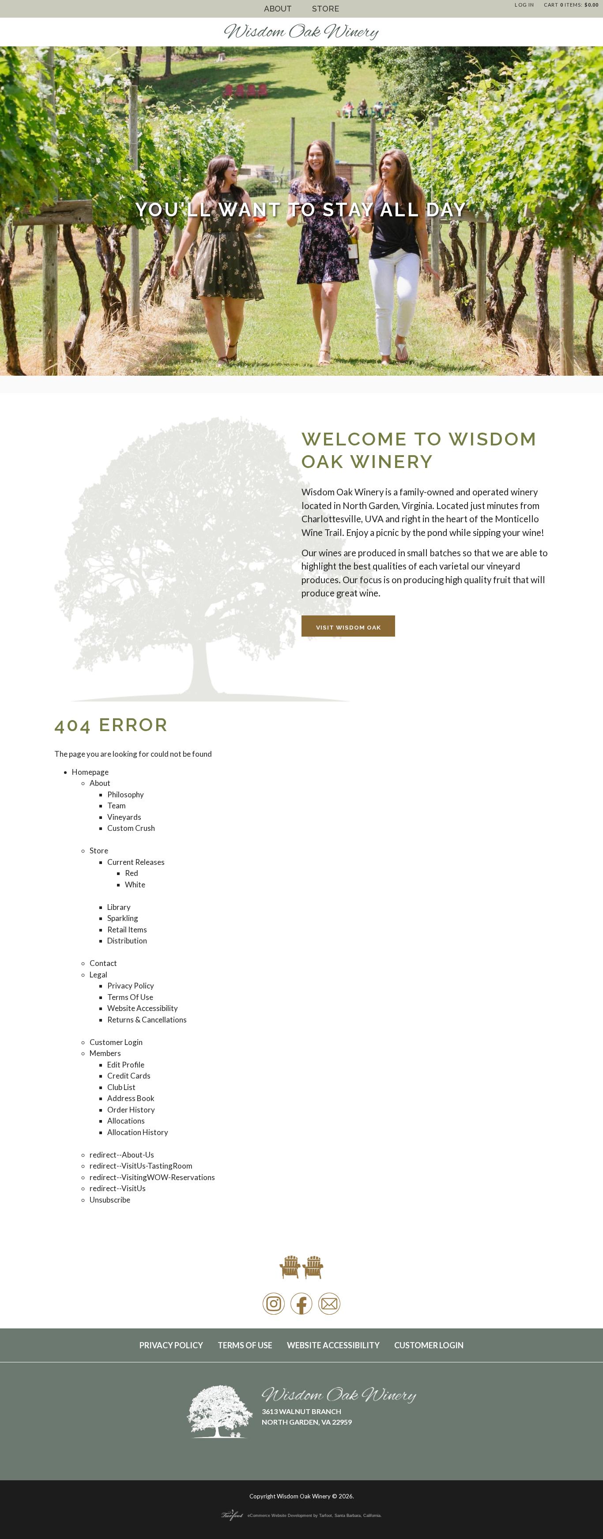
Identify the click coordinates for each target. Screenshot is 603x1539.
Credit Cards (129, 1075)
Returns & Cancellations (147, 1019)
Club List (121, 1087)
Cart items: (571, 5)
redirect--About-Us (122, 1154)
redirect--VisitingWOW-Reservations (152, 1177)
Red (131, 873)
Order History (131, 1109)
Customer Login (116, 1042)
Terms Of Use (130, 997)
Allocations (126, 1120)
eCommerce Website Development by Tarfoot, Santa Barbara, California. (315, 1515)
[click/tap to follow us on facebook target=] (301, 1314)
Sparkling (122, 918)
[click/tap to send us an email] (329, 1314)
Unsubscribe (110, 1199)
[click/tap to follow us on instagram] (273, 1314)
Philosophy (125, 794)
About (278, 8)
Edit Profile (125, 1064)
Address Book (131, 1098)
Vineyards (124, 817)
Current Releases (136, 862)
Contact (103, 963)
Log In (524, 5)
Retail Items (127, 929)
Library (119, 907)
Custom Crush (131, 828)
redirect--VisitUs (118, 1188)
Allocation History (137, 1132)
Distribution (127, 940)
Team (116, 805)
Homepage (90, 772)
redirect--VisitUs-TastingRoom (141, 1165)
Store (325, 8)
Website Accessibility (142, 1008)
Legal (98, 974)
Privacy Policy (130, 985)
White (135, 884)
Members (105, 1053)
